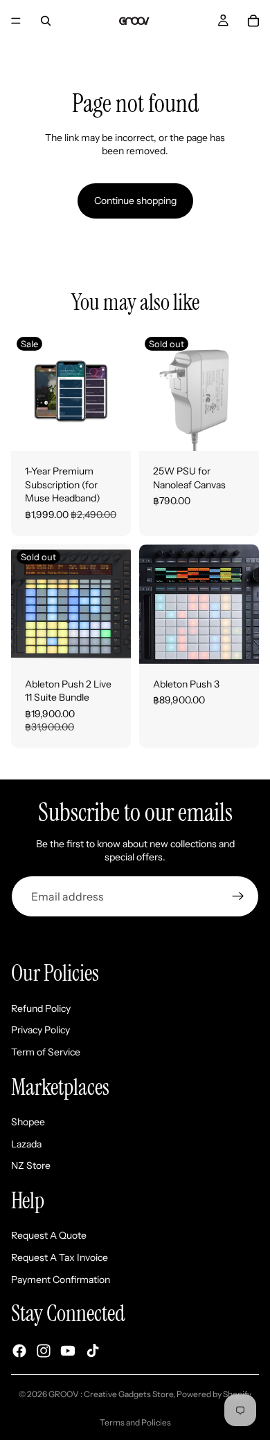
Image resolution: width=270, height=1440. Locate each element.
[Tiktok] (92, 1350)
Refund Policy (41, 1008)
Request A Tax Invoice (59, 1257)
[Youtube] (68, 1350)
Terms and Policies (135, 1422)
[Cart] (253, 21)
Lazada (26, 1143)
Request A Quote (49, 1235)
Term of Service (45, 1052)
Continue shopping (135, 200)
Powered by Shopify (214, 1394)
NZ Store (31, 1165)
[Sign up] (238, 896)
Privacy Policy (40, 1030)
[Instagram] (43, 1350)
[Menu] (16, 21)
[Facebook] (19, 1350)
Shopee (28, 1122)
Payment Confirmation (60, 1279)
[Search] (45, 21)
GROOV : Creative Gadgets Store (110, 1394)
